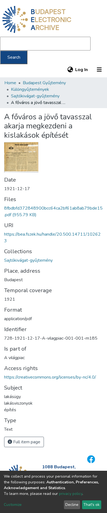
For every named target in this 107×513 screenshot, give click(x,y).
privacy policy (70, 493)
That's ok (91, 504)
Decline (71, 504)
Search (13, 57)
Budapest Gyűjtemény (44, 83)
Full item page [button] (26, 442)
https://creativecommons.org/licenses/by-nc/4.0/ (50, 377)
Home (10, 83)
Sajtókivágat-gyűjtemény (35, 96)
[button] (70, 69)
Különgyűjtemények (30, 89)
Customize (13, 504)
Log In (81, 70)
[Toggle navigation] (99, 69)
